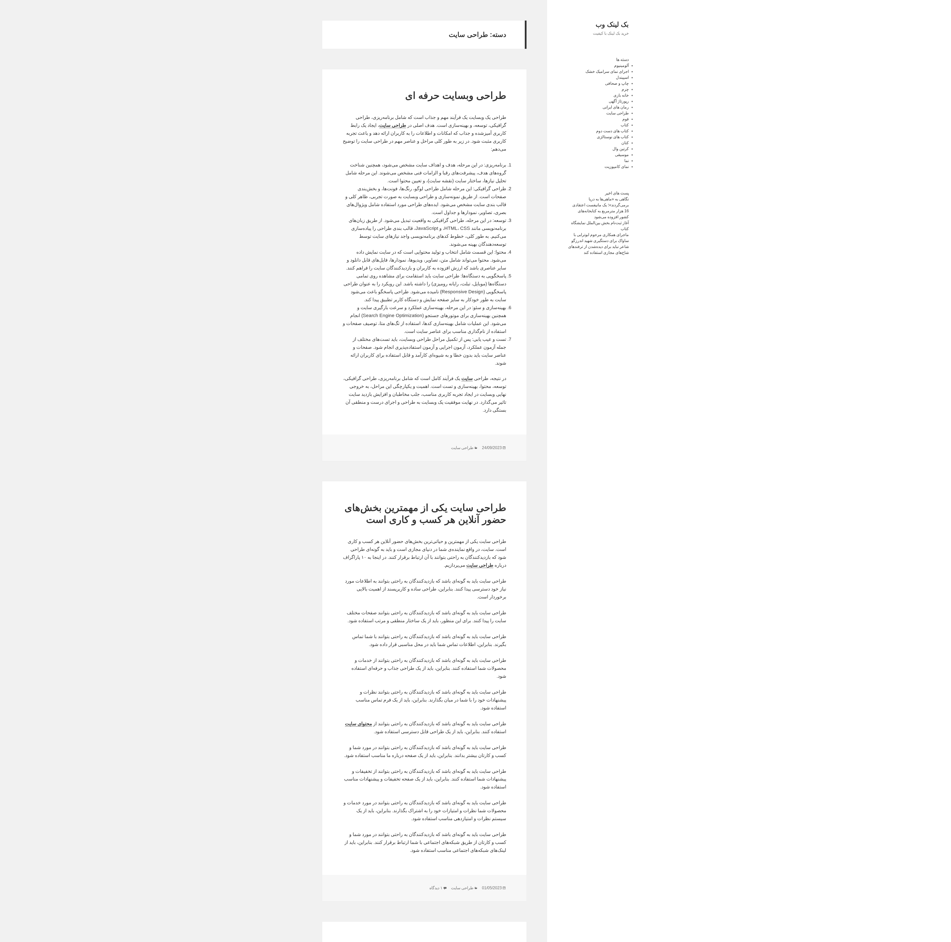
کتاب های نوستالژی (613, 137)
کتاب (625, 125)
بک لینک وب (612, 24)
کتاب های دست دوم (612, 131)
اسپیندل (622, 77)
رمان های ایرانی (616, 107)
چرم (625, 89)
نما (626, 161)
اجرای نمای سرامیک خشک (607, 71)
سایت (467, 378)
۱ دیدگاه (436, 888)
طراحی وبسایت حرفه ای (455, 95)
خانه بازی (621, 95)
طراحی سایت (617, 113)
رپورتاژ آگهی (619, 101)
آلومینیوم (621, 65)
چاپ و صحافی (617, 83)
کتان (625, 143)
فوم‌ (625, 119)
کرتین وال (620, 149)
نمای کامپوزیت (617, 166)
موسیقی (622, 155)
